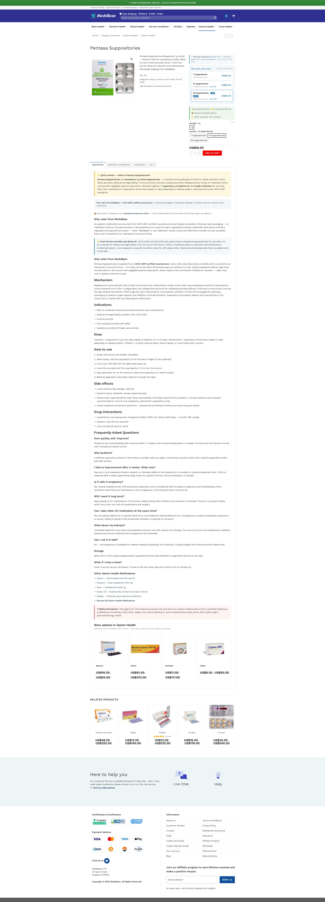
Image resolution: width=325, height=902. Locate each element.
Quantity (193, 131)
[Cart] (233, 16)
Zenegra (192, 733)
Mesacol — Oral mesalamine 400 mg (115, 583)
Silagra (133, 733)
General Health (206, 26)
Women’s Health (117, 26)
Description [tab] (97, 165)
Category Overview (110, 35)
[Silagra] (133, 717)
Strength (193, 123)
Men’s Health (97, 26)
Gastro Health (148, 35)
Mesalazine (148, 86)
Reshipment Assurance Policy (108, 267)
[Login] (226, 16)
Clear (232, 122)
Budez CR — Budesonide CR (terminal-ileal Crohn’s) (122, 592)
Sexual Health (137, 26)
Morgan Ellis (216, 57)
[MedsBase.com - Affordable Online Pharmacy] (103, 16)
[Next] (235, 727)
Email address (176, 880)
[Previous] (90, 727)
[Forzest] (221, 717)
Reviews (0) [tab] (140, 165)
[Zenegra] (192, 717)
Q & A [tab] (152, 165)
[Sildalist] (162, 717)
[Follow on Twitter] (107, 861)
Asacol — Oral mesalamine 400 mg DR (116, 578)
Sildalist (162, 733)
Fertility (178, 26)
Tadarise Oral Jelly (103, 733)
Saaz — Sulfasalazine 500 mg (111, 587)
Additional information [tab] (119, 165)
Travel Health (225, 26)
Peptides (191, 26)
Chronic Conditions (159, 26)
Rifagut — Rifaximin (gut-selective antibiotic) (119, 596)
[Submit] (215, 18)
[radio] (192, 127)
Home (95, 35)
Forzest (221, 733)
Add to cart (212, 153)
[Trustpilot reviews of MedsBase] (101, 821)
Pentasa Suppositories (162, 86)
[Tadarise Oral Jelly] (103, 717)
